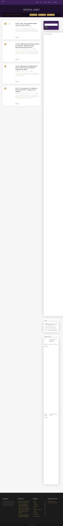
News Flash (35, 512)
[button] (33, 15)
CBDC (35, 501)
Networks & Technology (26, 93)
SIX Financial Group (29, 31)
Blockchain (49, 324)
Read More (17, 37)
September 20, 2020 (18, 93)
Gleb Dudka (17, 95)
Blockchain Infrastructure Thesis (23, 96)
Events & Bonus (36, 506)
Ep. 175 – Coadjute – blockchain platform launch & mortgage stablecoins (23, 511)
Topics (37, 2)
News (45, 2)
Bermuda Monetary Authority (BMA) (23, 52)
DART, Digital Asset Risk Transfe (23, 74)
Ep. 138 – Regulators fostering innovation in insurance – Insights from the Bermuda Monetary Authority (27, 45)
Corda (55, 324)
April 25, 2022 (17, 26)
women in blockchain (52, 330)
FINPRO (32, 73)
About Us (50, 2)
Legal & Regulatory (37, 516)
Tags (41, 2)
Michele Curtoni (18, 28)
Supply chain (46, 330)
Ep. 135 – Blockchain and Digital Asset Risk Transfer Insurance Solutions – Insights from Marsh (26, 67)
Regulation (54, 327)
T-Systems (31, 95)
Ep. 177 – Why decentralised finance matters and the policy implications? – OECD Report (23, 505)
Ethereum (50, 326)
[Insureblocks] (4, 2)
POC (50, 327)
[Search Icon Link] (59, 2)
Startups (22, 26)
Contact (55, 2)
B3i (45, 324)
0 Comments (30, 26)
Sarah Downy (17, 73)
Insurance (35, 511)
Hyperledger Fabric (47, 327)
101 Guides (35, 504)
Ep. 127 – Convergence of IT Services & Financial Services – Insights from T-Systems (26, 90)
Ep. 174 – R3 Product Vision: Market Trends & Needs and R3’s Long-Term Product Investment (23, 515)
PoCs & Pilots (36, 514)
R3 (51, 327)
